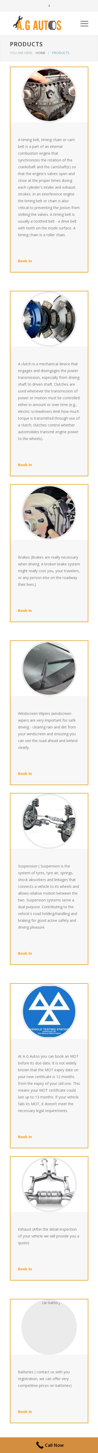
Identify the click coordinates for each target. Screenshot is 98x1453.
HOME (40, 52)
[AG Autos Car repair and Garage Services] (45, 23)
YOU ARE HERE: (21, 52)
